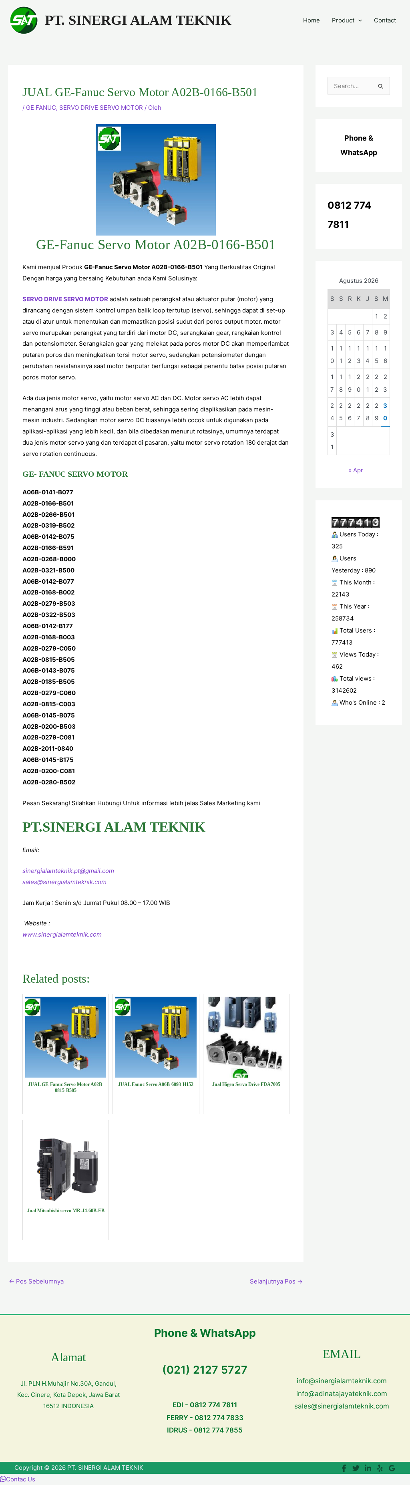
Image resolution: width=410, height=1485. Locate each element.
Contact (385, 20)
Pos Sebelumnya (36, 1281)
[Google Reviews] (392, 1468)
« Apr (355, 470)
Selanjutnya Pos (276, 1281)
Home (311, 20)
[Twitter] (356, 1468)
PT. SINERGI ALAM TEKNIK (138, 20)
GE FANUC (41, 107)
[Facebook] (344, 1468)
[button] (358, 20)
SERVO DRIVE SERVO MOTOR (101, 107)
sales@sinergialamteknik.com (64, 882)
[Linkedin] (368, 1468)
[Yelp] (380, 1468)
